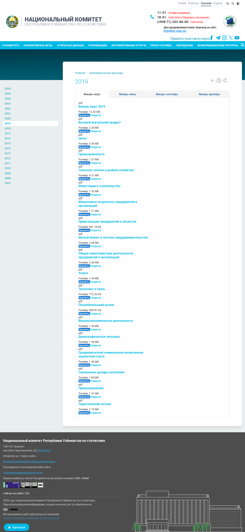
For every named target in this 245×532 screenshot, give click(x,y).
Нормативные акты (38, 45)
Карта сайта (28, 456)
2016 (8, 138)
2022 (8, 108)
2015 (8, 143)
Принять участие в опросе (191, 39)
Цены (82, 138)
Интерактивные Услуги (129, 45)
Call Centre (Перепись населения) (188, 17)
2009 (8, 173)
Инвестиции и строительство (99, 186)
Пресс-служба (161, 45)
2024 (8, 98)
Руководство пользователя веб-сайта (27, 467)
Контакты (44, 450)
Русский (206, 3)
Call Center (196, 22)
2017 (8, 133)
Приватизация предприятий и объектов (107, 221)
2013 (8, 153)
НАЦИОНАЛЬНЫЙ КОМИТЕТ (63, 19)
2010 (8, 168)
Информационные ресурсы (218, 45)
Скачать (84, 115)
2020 (8, 118)
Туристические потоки (94, 404)
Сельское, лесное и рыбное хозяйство (106, 170)
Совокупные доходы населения (101, 372)
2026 (8, 88)
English (217, 3)
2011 (8, 163)
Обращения (184, 45)
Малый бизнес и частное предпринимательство (113, 237)
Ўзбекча (193, 3)
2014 (8, 148)
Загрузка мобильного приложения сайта (29, 461)
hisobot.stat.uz (175, 31)
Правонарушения (91, 388)
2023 (8, 103)
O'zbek (182, 3)
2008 (8, 178)
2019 (8, 123)
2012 (8, 158)
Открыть (95, 115)
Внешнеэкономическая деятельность (105, 321)
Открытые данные (70, 45)
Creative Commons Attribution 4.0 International (31, 518)
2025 (8, 93)
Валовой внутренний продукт (99, 122)
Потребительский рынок (96, 305)
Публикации (97, 45)
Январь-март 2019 (91, 106)
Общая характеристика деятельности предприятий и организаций (105, 255)
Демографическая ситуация (99, 336)
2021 (8, 113)
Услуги (83, 273)
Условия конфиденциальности (22, 472)
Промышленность (91, 154)
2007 (8, 183)
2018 (8, 128)
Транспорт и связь (91, 289)
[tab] (92, 94)
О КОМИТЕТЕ (10, 45)
